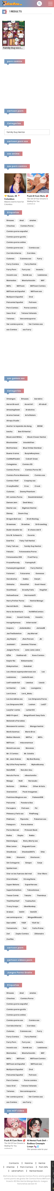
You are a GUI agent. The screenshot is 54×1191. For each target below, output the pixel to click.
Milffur (29, 737)
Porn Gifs (43, 1167)
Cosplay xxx (29, 480)
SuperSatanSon (13, 890)
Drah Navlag (33, 519)
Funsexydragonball (15, 568)
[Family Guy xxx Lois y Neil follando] (13, 33)
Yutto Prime (37, 928)
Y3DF (23, 923)
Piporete (24, 819)
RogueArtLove (28, 846)
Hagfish (43, 590)
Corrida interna (13, 253)
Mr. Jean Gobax (13, 759)
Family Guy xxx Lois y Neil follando (14, 47)
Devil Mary (28, 502)
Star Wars (42, 873)
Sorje (39, 863)
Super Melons (12, 884)
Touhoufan (30, 901)
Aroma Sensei (12, 415)
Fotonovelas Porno (28, 551)
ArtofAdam (30, 415)
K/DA (8, 655)
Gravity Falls (28, 590)
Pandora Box (27, 802)
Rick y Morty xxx (30, 841)
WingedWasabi (35, 917)
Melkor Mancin (13, 737)
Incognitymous (13, 622)
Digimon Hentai (29, 508)
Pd (36, 808)
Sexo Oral (11, 313)
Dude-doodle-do (14, 530)
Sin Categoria (12, 863)
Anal (22, 220)
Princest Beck (31, 830)
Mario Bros (30, 732)
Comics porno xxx (14, 247)
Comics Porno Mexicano (17, 475)
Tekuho (27, 895)
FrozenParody (13, 562)
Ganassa (40, 573)
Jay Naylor (11, 639)
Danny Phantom (27, 491)
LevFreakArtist (13, 682)
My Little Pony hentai (16, 764)
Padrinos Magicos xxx (16, 797)
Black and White (14, 437)
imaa (8, 617)
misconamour (26, 742)
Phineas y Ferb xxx (14, 813)
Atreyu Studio (12, 420)
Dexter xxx (11, 508)
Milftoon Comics (38, 286)
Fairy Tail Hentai (27, 540)
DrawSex (25, 524)
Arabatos (30, 409)
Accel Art (29, 404)
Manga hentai (36, 726)
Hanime (29, 1163)
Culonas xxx (25, 258)
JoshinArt (10, 644)
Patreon (32, 302)
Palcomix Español (14, 302)
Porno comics (30, 308)
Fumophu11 (30, 562)
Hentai (42, 1163)
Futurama (25, 573)
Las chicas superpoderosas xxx (21, 671)
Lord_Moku (27, 693)
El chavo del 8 (34, 530)
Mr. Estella (29, 753)
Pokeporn (10, 824)
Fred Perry (32, 557)
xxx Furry (27, 329)
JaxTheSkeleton (13, 633)
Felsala (9, 551)
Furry (39, 258)
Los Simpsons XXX (14, 704)
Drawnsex (11, 524)
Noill (21, 781)
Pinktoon (10, 819)
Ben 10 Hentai (24, 431)
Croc (26, 486)
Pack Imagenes (30, 792)
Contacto (14, 1163)
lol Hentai (10, 688)
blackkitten (28, 442)
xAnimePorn (17, 1170)
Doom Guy (23, 513)
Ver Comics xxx (36, 324)
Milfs (8, 286)
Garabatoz (11, 579)
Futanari (10, 573)
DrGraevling (41, 524)
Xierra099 (11, 923)
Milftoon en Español (15, 291)
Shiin (8, 857)
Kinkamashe (27, 661)
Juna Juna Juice (32, 650)
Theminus (41, 895)
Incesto (39, 269)
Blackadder (12, 442)
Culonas (10, 258)
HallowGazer (12, 595)
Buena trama (12, 453)
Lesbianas (42, 275)
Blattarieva (11, 448)
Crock (37, 486)
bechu (9, 431)
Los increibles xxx (14, 699)
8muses (10, 220)
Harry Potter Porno (15, 601)
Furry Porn (11, 269)
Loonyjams (36, 688)
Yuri (24, 928)
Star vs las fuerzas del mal (19, 873)
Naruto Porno (12, 775)
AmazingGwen (13, 409)
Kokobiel (28, 666)
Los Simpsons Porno (37, 699)
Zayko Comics (22, 933)
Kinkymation (12, 666)
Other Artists (39, 786)
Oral (31, 297)
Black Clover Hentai (36, 437)
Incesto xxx (11, 275)
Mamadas (11, 280)
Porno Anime (27, 824)
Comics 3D (27, 464)
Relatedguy (11, 841)
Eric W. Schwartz (14, 535)
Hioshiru (27, 606)
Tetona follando (29, 313)
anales (33, 220)
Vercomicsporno (28, 318)
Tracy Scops (12, 906)
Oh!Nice (23, 786)
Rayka (20, 835)
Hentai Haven (36, 1170)
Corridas (31, 253)
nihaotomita (30, 775)
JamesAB (40, 628)
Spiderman (11, 868)
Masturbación (28, 280)
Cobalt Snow (32, 459)
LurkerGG (30, 710)
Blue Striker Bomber (32, 448)
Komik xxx (27, 275)
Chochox (10, 226)
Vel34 (21, 912)
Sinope (28, 863)
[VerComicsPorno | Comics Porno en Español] (12, 3)
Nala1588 (10, 770)
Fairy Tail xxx (12, 546)
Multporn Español (14, 297)
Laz (43, 671)
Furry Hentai (30, 264)
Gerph (37, 579)
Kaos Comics (38, 655)
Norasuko (32, 781)
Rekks (31, 835)
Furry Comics (12, 264)
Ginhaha (10, 584)
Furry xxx (26, 269)
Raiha (9, 835)
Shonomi (21, 857)
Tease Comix (12, 895)
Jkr (40, 639)
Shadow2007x (28, 852)
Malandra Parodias (15, 721)
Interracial (31, 622)
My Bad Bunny (33, 759)
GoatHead (11, 590)
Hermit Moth (12, 606)
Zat (8, 933)
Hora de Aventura (14, 611)
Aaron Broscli (12, 404)
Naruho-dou (26, 770)
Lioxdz (41, 682)
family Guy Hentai (32, 546)
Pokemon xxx (40, 819)
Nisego (9, 781)
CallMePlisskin (13, 459)
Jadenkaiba (25, 628)
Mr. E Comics (12, 753)
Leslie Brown (27, 677)
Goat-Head (40, 584)
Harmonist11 (29, 595)
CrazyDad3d (12, 486)
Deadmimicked (35, 497)
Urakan (9, 912)
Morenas (30, 748)
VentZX (33, 912)
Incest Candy (23, 617)
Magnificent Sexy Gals (34, 715)
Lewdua (29, 682)
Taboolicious (33, 890)
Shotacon (34, 857)
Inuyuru (10, 628)
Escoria (31, 535)
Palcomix (10, 802)
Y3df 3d (35, 923)
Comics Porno (26, 226)
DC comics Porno (14, 497)
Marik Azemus (12, 732)
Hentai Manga (36, 601)
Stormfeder (12, 879)
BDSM (39, 426)
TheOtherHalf (12, 901)
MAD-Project (12, 715)
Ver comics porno (14, 324)
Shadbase (11, 852)
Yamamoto (11, 928)
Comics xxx (34, 247)
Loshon (32, 704)
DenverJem (11, 502)
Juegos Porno (12, 650)
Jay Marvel (32, 633)
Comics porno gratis (16, 237)
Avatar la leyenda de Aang (19, 426)
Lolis (23, 688)
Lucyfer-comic (13, 710)
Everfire (10, 540)
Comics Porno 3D (33, 470)
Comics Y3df (12, 480)
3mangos (10, 399)
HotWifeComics (36, 611)
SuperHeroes (31, 884)
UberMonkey (29, 906)
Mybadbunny (37, 764)
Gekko (26, 579)
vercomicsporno (14, 917)
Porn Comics (12, 308)
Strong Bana (29, 879)
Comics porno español (17, 231)
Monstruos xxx (13, 748)
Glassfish (24, 584)
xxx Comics (11, 329)
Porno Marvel (12, 830)
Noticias (10, 786)
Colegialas (11, 464)
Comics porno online (16, 242)
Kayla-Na (10, 661)
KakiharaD (21, 655)
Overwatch (11, 792)
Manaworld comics (15, 726)
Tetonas (10, 318)
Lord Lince (11, 693)
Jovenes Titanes (28, 644)
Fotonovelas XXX (14, 557)
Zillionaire (39, 933)
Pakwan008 (37, 797)
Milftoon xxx (36, 291)
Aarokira (38, 399)
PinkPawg (33, 813)
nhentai (10, 1167)
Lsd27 (43, 704)
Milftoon (20, 286)
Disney (9, 513)
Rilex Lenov (11, 846)
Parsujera (11, 808)
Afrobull (43, 404)
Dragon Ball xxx (13, 519)
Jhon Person (28, 639)
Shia (43, 852)
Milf (42, 280)
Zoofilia (10, 939)
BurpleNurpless (32, 453)
